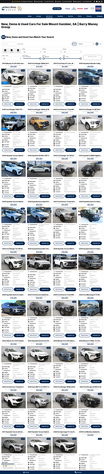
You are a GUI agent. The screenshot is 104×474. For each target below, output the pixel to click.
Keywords (20, 44)
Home (29, 16)
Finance (89, 16)
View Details (7, 104)
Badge (64, 49)
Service (70, 16)
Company (100, 16)
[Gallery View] (97, 44)
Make (23, 49)
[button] (8, 466)
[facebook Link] (94, 1)
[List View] (100, 44)
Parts (80, 16)
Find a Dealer (57, 8)
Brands (39, 16)
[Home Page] (11, 9)
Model (44, 49)
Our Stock (49, 16)
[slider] (40, 59)
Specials (60, 16)
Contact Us (19, 104)
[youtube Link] (97, 1)
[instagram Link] (102, 1)
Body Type (5, 55)
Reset (74, 43)
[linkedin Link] (99, 1)
